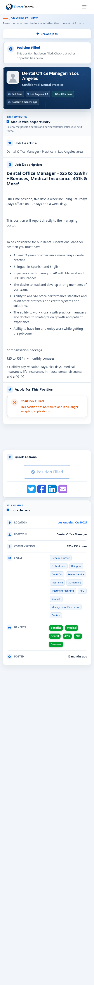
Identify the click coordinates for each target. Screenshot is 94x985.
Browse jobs (49, 34)
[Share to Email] (62, 489)
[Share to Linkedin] (52, 489)
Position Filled (50, 471)
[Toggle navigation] (84, 7)
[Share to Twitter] (31, 489)
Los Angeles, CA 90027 (72, 522)
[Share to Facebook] (41, 489)
